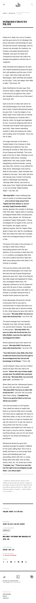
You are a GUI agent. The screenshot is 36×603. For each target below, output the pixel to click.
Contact (6, 598)
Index (5, 13)
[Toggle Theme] (18, 576)
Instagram (7, 594)
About (5, 596)
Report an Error (10, 555)
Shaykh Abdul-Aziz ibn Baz (13, 511)
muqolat (12, 13)
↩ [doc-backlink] (13, 491)
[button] (26, 562)
